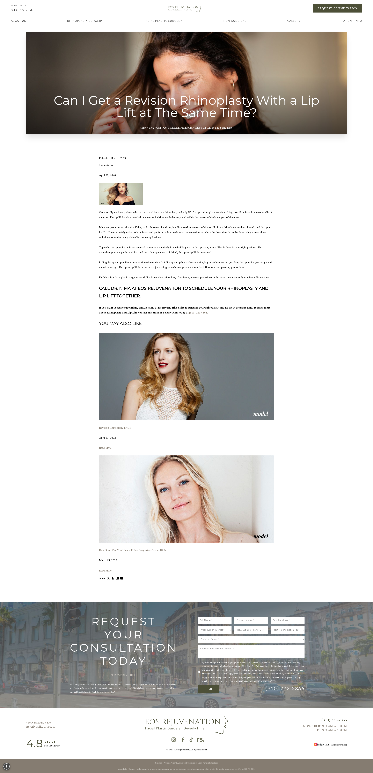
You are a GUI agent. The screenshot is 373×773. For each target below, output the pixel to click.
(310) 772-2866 (22, 9)
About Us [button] (18, 21)
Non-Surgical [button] (234, 21)
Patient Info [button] (352, 21)
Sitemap (158, 763)
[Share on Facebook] (113, 578)
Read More (105, 447)
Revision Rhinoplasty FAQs (115, 427)
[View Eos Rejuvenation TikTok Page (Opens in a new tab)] (192, 740)
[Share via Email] (121, 578)
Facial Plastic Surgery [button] (163, 21)
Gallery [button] (294, 21)
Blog (151, 127)
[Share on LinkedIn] (117, 578)
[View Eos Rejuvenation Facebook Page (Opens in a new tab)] (183, 740)
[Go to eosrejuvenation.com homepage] (185, 8)
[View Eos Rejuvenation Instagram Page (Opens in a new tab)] (174, 740)
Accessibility (182, 763)
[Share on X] (108, 578)
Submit (208, 689)
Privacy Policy (170, 763)
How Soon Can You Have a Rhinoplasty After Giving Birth (132, 550)
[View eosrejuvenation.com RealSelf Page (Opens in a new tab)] (200, 740)
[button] (6, 766)
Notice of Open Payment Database (203, 763)
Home (143, 127)
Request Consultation (338, 8)
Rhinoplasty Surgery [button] (85, 21)
